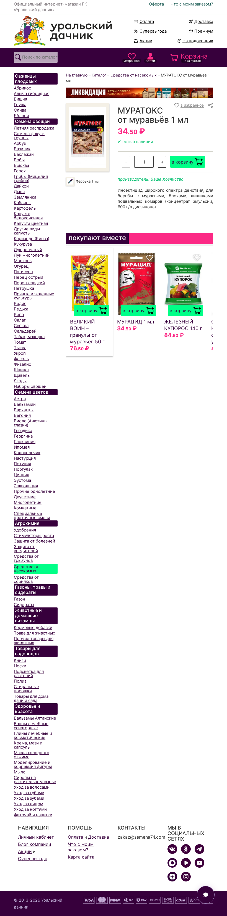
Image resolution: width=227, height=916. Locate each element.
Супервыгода (153, 31)
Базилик (22, 149)
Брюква (21, 165)
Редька (21, 309)
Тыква (20, 348)
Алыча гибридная (31, 93)
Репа (19, 314)
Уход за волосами (32, 787)
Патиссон (23, 272)
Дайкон (21, 186)
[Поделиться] (210, 105)
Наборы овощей (30, 386)
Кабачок (22, 203)
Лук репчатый (28, 250)
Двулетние (25, 497)
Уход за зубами (29, 798)
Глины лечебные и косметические (33, 735)
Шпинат (21, 370)
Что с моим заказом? (192, 4)
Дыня (19, 191)
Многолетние (28, 502)
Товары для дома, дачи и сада (32, 698)
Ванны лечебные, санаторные (32, 726)
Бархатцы (23, 410)
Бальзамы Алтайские (35, 718)
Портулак (23, 469)
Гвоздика (23, 430)
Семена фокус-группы (29, 135)
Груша (20, 104)
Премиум (203, 31)
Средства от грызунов (26, 558)
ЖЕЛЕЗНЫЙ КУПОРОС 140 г (183, 325)
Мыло (19, 772)
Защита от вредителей (26, 548)
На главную (76, 75)
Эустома (22, 480)
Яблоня (21, 116)
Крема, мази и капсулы (28, 745)
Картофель (25, 208)
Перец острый (28, 277)
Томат (20, 342)
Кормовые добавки (33, 627)
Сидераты (24, 604)
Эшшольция (26, 486)
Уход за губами (29, 793)
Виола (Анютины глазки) (30, 423)
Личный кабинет (36, 837)
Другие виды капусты (27, 231)
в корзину (183, 162)
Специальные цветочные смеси (32, 515)
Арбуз (20, 143)
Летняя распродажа (34, 128)
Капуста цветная (31, 223)
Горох (20, 171)
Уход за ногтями (30, 809)
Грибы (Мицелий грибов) (31, 178)
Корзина (194, 57)
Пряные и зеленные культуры (34, 296)
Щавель (22, 375)
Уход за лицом (28, 804)
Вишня (20, 99)
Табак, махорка (29, 337)
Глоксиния (24, 441)
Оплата (147, 21)
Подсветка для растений (29, 673)
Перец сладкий (29, 283)
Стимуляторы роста (34, 535)
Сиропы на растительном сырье (35, 779)
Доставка (203, 21)
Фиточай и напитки (33, 815)
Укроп (20, 353)
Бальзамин (25, 404)
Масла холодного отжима (31, 755)
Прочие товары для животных (33, 640)
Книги (20, 660)
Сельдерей (25, 331)
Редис (20, 303)
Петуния (22, 464)
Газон (19, 599)
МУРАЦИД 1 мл (135, 322)
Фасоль (21, 359)
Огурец (21, 266)
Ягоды (20, 381)
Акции (146, 40)
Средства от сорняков (26, 579)
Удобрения (25, 530)
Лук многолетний (32, 255)
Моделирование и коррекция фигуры (33, 764)
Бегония (22, 415)
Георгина (23, 436)
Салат (20, 320)
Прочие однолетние (34, 491)
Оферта (156, 4)
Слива (20, 110)
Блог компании (34, 844)
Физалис (22, 364)
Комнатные (25, 508)
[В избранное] (102, 257)
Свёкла (21, 325)
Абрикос (22, 88)
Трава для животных (34, 633)
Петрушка (24, 288)
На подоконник (197, 40)
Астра (20, 399)
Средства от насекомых (26, 568)
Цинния (21, 475)
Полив (20, 681)
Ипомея (22, 447)
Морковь (23, 261)
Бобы (19, 160)
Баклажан (24, 154)
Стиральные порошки (26, 689)
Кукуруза (23, 244)
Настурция (25, 458)
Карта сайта (81, 857)
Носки (20, 666)
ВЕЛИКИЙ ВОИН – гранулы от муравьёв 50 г (87, 331)
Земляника (25, 197)
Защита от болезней (34, 541)
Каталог (99, 75)
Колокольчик (27, 453)
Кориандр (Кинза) (31, 238)
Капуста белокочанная (28, 216)
